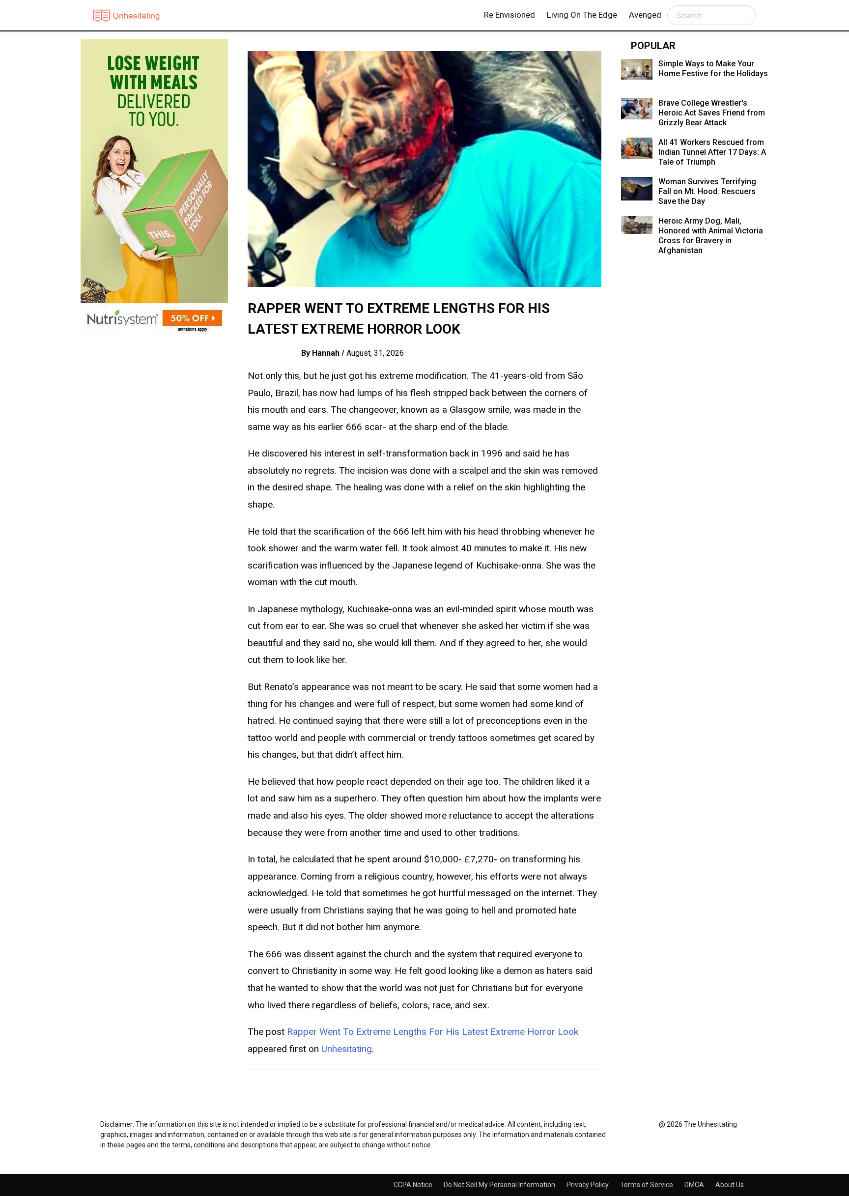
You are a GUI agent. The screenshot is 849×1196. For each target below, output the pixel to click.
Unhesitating (346, 1048)
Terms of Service (647, 1185)
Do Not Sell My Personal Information (500, 1185)
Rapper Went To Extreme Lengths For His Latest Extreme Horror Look (432, 1031)
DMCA (695, 1185)
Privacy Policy (588, 1185)
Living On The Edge (582, 15)
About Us (729, 1185)
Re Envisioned (509, 15)
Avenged (645, 15)
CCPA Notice (414, 1185)
